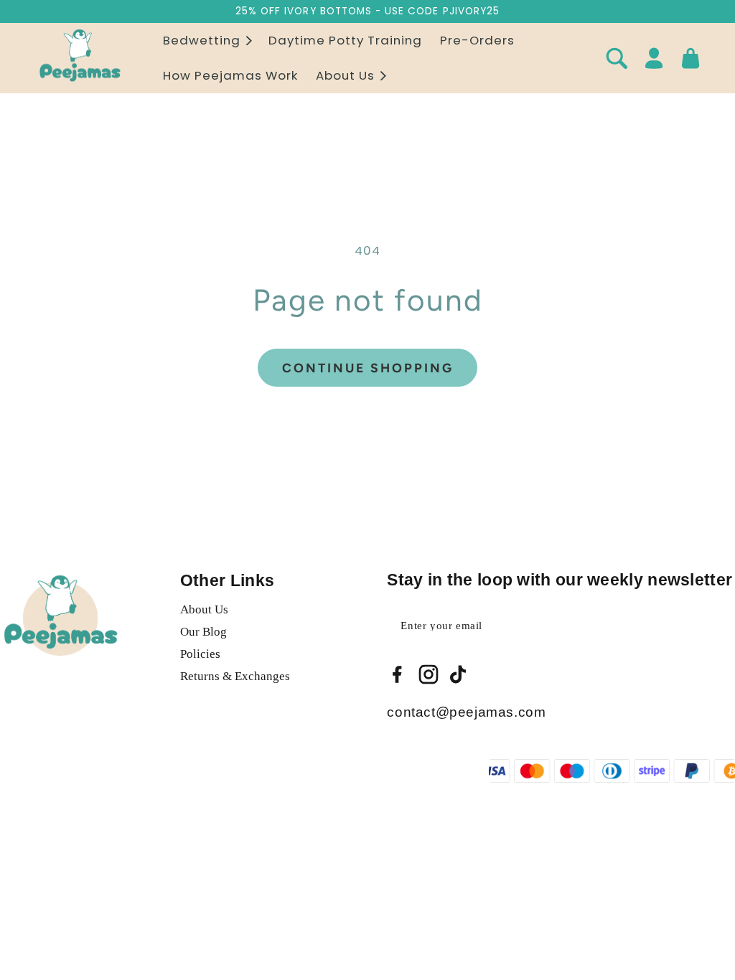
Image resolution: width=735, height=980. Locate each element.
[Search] (616, 58)
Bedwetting (201, 41)
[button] (206, 40)
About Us (345, 76)
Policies (200, 654)
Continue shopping (368, 367)
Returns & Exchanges (235, 676)
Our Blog (203, 632)
